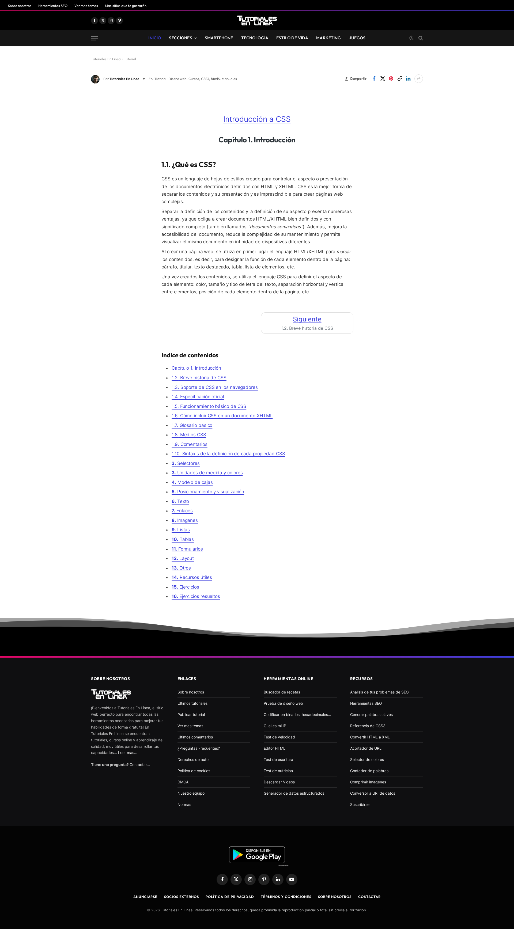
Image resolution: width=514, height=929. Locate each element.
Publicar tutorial (191, 714)
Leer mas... (127, 752)
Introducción (196, 368)
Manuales (229, 79)
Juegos (357, 37)
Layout (183, 558)
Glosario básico (192, 425)
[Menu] (94, 38)
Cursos (193, 79)
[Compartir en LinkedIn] (408, 78)
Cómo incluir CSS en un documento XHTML (222, 415)
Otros (181, 568)
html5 (215, 79)
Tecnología (255, 37)
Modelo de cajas (192, 482)
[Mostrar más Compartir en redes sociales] (418, 78)
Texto (180, 501)
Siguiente (307, 323)
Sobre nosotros (19, 5)
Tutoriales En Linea (124, 79)
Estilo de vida (292, 37)
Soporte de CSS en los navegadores (215, 387)
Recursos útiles (192, 577)
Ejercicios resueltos (196, 596)
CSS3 (205, 79)
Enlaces (182, 510)
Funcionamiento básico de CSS (209, 406)
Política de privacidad (230, 896)
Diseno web (177, 79)
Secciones (180, 37)
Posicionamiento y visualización (208, 491)
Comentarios (189, 444)
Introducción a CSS (257, 119)
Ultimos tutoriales (192, 703)
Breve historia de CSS (199, 377)
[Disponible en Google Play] (257, 855)
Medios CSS (189, 434)
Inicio (154, 37)
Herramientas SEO (52, 5)
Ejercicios (185, 587)
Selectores (186, 463)
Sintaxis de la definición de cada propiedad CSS (228, 453)
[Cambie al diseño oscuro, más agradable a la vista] (411, 38)
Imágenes (185, 520)
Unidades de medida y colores (207, 472)
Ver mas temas (86, 5)
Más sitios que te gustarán (125, 5)
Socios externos (181, 896)
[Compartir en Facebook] (374, 78)
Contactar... (140, 764)
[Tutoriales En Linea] (257, 20)
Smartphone (219, 37)
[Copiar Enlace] (400, 78)
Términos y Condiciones (286, 896)
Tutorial (160, 79)
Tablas (183, 539)
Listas (181, 529)
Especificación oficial (198, 396)
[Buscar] (420, 38)
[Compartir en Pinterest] (391, 78)
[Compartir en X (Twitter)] (383, 78)
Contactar (369, 896)
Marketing (328, 37)
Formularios (187, 549)
